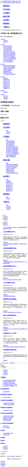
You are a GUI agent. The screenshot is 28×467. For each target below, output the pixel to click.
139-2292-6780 (15, 105)
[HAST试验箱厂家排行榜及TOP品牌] (15, 279)
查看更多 (5, 242)
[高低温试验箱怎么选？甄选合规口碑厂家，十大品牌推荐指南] (15, 262)
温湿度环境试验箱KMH (9, 381)
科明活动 (5, 218)
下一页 (8, 363)
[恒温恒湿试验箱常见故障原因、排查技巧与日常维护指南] (15, 244)
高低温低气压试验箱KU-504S (10, 386)
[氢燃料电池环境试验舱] (15, 296)
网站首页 (6, 124)
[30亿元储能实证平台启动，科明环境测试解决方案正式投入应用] (15, 228)
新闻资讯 (5, 224)
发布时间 (8, 234)
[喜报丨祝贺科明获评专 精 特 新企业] (15, 312)
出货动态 (5, 216)
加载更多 (3, 366)
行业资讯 (5, 219)
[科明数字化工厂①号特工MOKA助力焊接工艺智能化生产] (15, 329)
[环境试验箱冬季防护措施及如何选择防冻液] (15, 347)
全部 (7, 130)
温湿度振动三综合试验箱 (9, 383)
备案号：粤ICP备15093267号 (14, 458)
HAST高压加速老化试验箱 (9, 380)
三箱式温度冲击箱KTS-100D (10, 384)
